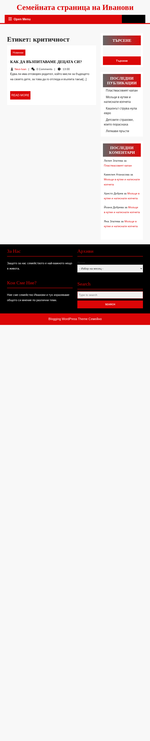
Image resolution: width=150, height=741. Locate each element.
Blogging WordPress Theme (68, 319)
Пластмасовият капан (122, 90)
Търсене (121, 40)
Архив (81, 262)
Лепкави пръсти (117, 131)
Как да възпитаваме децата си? (46, 62)
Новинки (18, 52)
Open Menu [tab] (22, 19)
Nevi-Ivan (20, 69)
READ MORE (20, 96)
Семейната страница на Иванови (75, 7)
